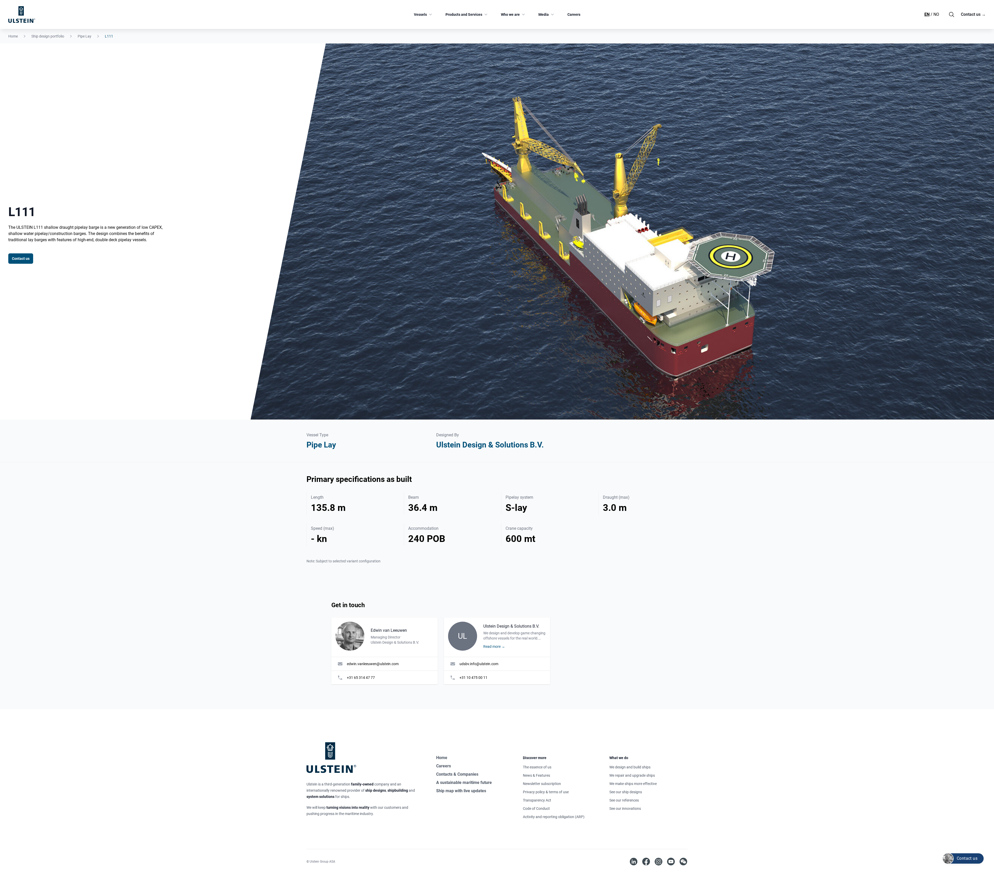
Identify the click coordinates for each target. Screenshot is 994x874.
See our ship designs (625, 792)
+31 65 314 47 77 (361, 677)
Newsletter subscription (542, 784)
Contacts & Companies (457, 774)
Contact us (973, 14)
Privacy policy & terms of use (546, 792)
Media (543, 14)
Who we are (510, 14)
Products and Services (463, 14)
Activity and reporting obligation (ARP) (553, 817)
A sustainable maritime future (464, 782)
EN (927, 14)
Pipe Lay (84, 36)
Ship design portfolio (47, 36)
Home (13, 36)
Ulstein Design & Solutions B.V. (490, 444)
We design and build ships (630, 767)
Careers (573, 14)
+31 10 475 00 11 (473, 677)
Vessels (420, 14)
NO (936, 14)
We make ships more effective (633, 784)
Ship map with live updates (461, 790)
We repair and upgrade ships (632, 775)
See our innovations (625, 808)
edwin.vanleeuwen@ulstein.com (373, 664)
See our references (624, 800)
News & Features (536, 775)
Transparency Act (537, 800)
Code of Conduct (536, 808)
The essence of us (537, 767)
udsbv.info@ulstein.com (478, 664)
